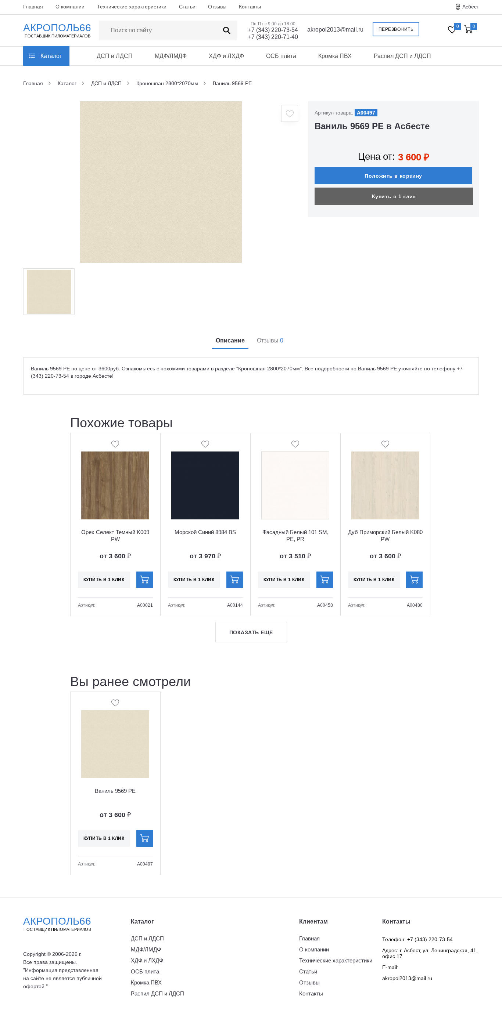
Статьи (187, 7)
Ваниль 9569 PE (115, 791)
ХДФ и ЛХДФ (226, 56)
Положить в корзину (393, 176)
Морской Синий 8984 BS (205, 532)
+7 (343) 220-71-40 (273, 37)
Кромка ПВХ (335, 56)
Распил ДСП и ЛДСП (402, 56)
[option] (161, 182)
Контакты (250, 7)
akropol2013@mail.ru (335, 29)
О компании (70, 7)
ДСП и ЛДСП (115, 56)
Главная (33, 7)
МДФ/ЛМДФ (171, 56)
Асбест (470, 7)
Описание (230, 340)
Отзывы (217, 7)
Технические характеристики (131, 7)
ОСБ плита (281, 56)
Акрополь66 (57, 923)
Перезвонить (396, 29)
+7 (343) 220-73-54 (273, 30)
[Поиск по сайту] (227, 30)
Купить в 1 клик (394, 196)
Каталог (51, 56)
